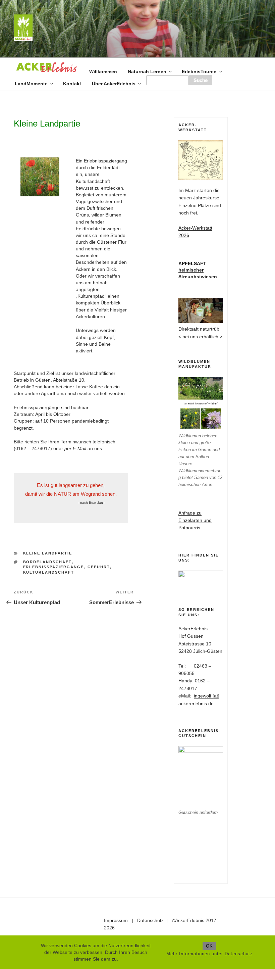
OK (209, 946)
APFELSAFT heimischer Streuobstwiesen (197, 270)
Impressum (116, 920)
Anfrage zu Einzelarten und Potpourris (195, 520)
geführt (99, 567)
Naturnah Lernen (147, 71)
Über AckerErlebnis (113, 83)
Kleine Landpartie (47, 553)
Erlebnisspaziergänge (53, 567)
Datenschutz (151, 920)
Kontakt (72, 83)
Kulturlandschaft (48, 572)
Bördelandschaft (47, 562)
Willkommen (103, 71)
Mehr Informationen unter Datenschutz (209, 953)
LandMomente (31, 83)
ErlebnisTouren (199, 71)
